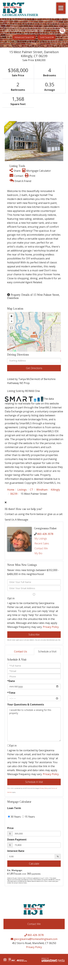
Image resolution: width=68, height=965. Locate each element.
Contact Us (20, 651)
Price (10, 828)
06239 (13, 494)
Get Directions (34, 368)
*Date (11, 681)
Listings (22, 489)
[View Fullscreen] (11, 328)
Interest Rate (15, 851)
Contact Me (41, 548)
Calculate (34, 863)
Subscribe (34, 634)
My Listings (40, 538)
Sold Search (46, 37)
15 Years (29, 816)
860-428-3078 (45, 534)
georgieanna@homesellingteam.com (35, 939)
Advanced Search (23, 37)
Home (10, 489)
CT (31, 489)
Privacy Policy (51, 627)
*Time (11, 692)
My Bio (38, 553)
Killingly (55, 489)
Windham (42, 489)
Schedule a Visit (47, 651)
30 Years (15, 816)
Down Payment (17, 839)
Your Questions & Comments (25, 704)
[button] (60, 31)
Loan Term (14, 808)
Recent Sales (41, 543)
